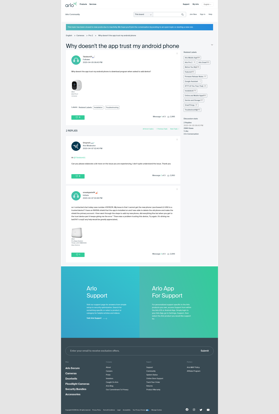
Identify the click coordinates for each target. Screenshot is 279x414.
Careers (109, 371)
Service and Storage (192, 100)
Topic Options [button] (212, 45)
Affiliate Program (193, 371)
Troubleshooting (112, 107)
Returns (149, 386)
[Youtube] (208, 410)
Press (108, 375)
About (108, 367)
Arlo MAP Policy (193, 367)
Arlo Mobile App (191, 58)
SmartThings (190, 105)
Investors (109, 379)
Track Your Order (153, 382)
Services (92, 4)
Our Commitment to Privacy (117, 390)
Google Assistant (191, 81)
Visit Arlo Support (94, 318)
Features (188, 72)
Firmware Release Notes (194, 76)
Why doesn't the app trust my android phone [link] (117, 36)
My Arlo (196, 4)
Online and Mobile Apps (194, 95)
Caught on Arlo (112, 382)
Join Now (193, 14)
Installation (98, 107)
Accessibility (126, 410)
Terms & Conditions (109, 410)
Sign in (202, 14)
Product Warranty (153, 390)
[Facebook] (187, 409)
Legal (119, 410)
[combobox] (169, 14)
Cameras (80, 36)
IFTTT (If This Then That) (194, 86)
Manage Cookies (156, 410)
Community (150, 371)
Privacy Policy (96, 410)
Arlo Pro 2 (188, 62)
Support (186, 4)
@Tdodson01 (79, 157)
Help (210, 14)
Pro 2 (90, 36)
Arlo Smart (203, 62)
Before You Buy (190, 67)
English (69, 36)
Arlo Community (72, 14)
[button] (177, 53)
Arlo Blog (109, 386)
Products (83, 4)
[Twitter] (201, 410)
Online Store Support (154, 379)
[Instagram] (194, 410)
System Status (152, 375)
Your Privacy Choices (139, 410)
